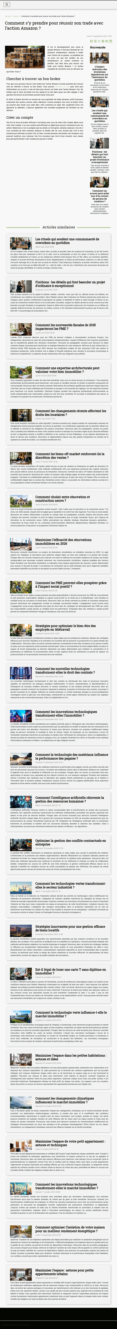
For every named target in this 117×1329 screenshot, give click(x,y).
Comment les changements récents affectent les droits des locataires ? (70, 412)
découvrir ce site (62, 87)
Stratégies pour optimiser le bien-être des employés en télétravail (65, 627)
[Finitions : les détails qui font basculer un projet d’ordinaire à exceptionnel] (99, 143)
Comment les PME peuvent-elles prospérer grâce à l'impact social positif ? (71, 584)
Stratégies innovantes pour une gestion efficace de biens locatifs (70, 928)
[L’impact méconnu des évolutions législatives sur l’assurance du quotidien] (99, 58)
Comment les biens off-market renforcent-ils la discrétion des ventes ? (69, 456)
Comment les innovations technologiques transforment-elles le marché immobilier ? (66, 1186)
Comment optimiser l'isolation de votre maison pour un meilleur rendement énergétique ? (70, 1229)
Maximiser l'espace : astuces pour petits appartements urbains (64, 1272)
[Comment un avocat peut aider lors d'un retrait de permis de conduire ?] (99, 182)
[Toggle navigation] (7, 4)
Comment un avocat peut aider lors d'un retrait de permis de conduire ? (99, 196)
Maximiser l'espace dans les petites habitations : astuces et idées (70, 1057)
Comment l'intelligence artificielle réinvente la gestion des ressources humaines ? (69, 799)
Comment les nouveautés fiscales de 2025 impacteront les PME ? (65, 327)
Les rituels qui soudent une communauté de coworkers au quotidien (100, 115)
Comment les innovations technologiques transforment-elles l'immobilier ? (66, 713)
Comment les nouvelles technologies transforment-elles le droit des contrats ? (65, 670)
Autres (16, 16)
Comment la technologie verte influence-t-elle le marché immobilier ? (71, 1014)
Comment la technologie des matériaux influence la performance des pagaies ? (71, 756)
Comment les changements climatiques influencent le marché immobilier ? (64, 1100)
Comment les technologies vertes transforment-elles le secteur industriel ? (70, 885)
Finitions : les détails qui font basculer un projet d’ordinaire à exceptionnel (99, 157)
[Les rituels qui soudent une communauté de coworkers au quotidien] (99, 102)
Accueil (8, 16)
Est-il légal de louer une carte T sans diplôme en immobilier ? (70, 971)
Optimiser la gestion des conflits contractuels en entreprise (70, 842)
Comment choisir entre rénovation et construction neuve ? (62, 499)
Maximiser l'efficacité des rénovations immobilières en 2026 (63, 541)
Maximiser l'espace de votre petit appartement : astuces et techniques (70, 1143)
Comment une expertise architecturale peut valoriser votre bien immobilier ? (67, 370)
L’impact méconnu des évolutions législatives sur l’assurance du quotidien (99, 73)
